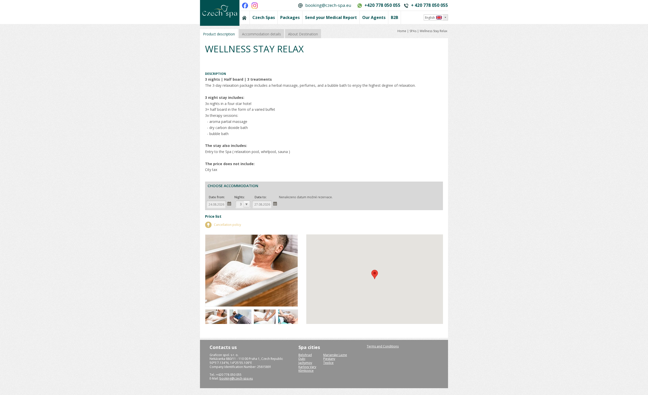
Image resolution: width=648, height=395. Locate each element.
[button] (374, 274)
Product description (219, 34)
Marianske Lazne (335, 355)
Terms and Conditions (383, 346)
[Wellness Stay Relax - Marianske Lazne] (217, 323)
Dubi (301, 359)
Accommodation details (261, 34)
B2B (394, 17)
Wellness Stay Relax (433, 31)
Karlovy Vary (307, 367)
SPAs (413, 31)
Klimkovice (306, 370)
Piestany (329, 359)
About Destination (303, 34)
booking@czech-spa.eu (328, 5)
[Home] (244, 17)
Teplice (328, 363)
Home (402, 31)
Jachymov (305, 363)
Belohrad (305, 355)
